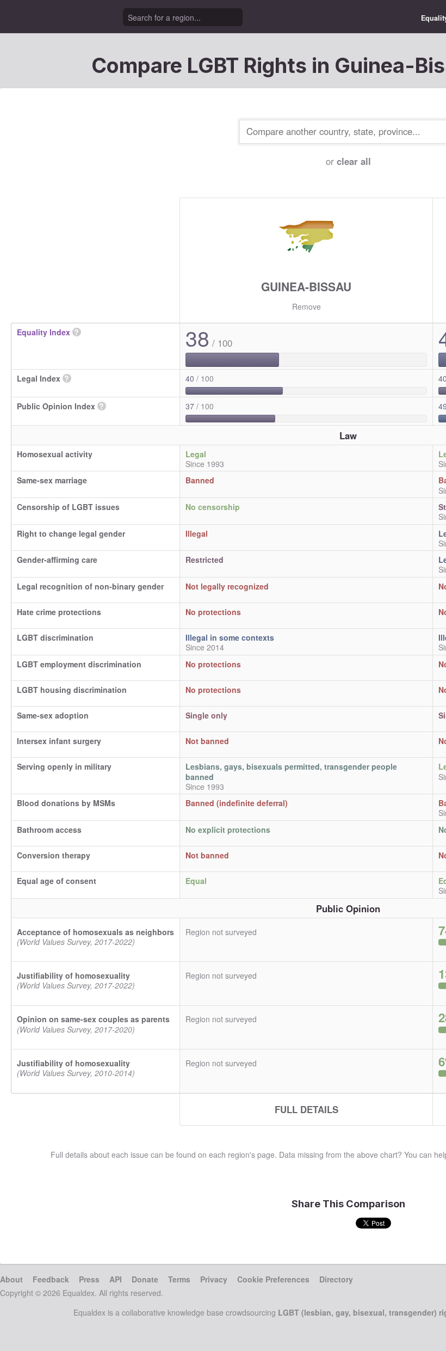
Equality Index (43, 332)
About (11, 1279)
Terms (179, 1279)
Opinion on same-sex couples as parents (93, 1019)
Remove (306, 306)
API (115, 1279)
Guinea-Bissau (306, 286)
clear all (354, 161)
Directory (336, 1279)
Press (89, 1279)
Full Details (306, 1109)
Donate (145, 1279)
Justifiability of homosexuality (73, 975)
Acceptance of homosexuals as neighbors (95, 931)
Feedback (51, 1279)
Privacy (213, 1279)
